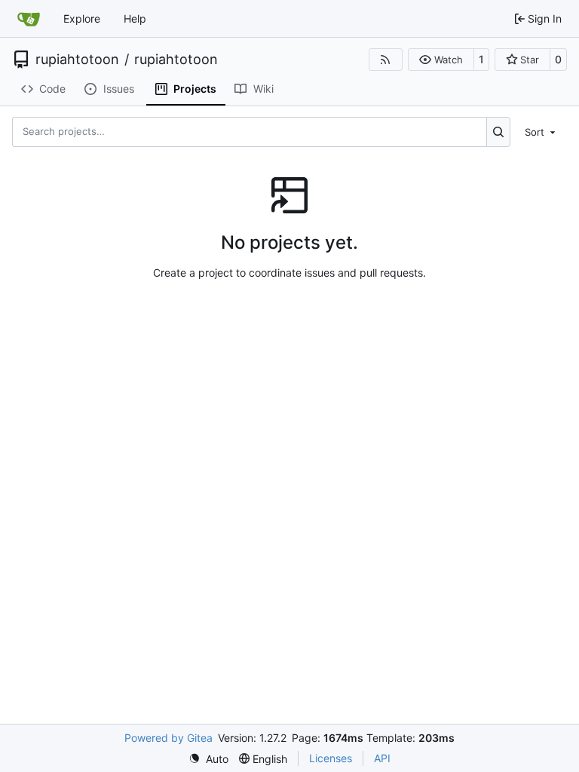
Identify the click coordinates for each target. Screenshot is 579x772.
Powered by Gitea (168, 737)
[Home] (29, 18)
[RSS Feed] (386, 59)
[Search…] (498, 132)
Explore (81, 18)
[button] (440, 59)
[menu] (541, 131)
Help (135, 18)
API (382, 758)
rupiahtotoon (77, 59)
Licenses (330, 758)
